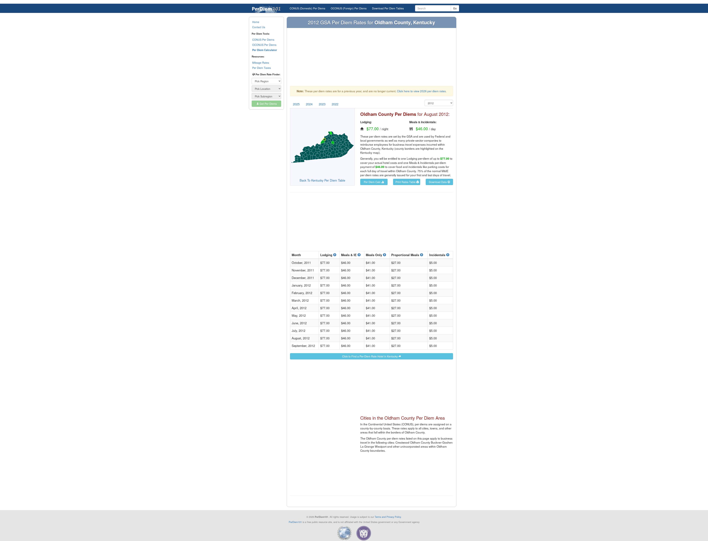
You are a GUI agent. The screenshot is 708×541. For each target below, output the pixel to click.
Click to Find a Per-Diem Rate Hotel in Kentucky (370, 356)
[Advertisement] (371, 59)
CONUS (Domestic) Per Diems (307, 8)
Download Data (438, 182)
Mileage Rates (260, 62)
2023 (322, 104)
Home (255, 22)
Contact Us (258, 27)
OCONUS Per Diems (264, 45)
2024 (309, 104)
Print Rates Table (405, 182)
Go (455, 8)
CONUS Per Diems (263, 39)
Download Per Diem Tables (388, 8)
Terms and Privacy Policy (388, 517)
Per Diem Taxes (261, 68)
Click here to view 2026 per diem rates (421, 91)
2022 (335, 104)
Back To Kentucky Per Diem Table (322, 180)
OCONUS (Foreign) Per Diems (349, 8)
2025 (296, 104)
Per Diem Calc (372, 182)
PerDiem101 (295, 522)
